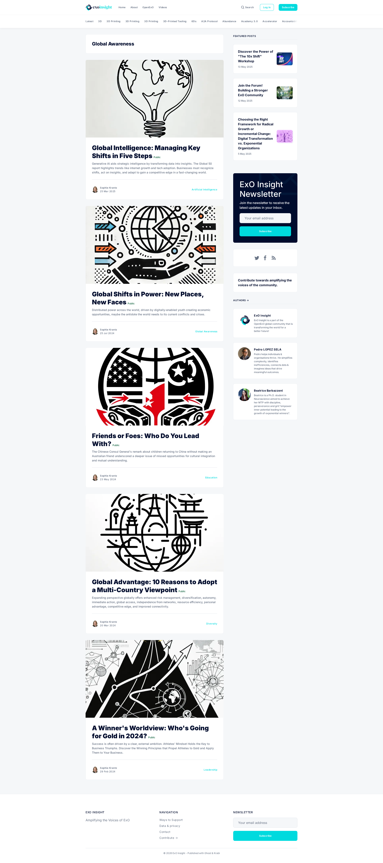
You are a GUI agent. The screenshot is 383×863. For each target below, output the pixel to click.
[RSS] (274, 258)
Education (211, 477)
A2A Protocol (209, 21)
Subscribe (288, 7)
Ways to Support (171, 819)
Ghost (207, 853)
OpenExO (148, 7)
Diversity (211, 623)
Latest (89, 21)
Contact (165, 831)
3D (100, 21)
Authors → (241, 300)
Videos (163, 7)
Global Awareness (206, 331)
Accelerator (270, 21)
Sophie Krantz (108, 187)
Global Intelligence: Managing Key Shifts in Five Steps (146, 152)
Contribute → (168, 837)
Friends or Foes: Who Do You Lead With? (145, 440)
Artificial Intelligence (204, 189)
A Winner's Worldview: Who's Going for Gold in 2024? (150, 732)
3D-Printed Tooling (175, 21)
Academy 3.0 (249, 21)
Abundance (229, 21)
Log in (267, 7)
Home (122, 7)
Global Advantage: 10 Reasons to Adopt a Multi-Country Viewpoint (154, 586)
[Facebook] (265, 258)
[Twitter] (257, 258)
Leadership (210, 769)
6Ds (194, 21)
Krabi (217, 853)
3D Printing (114, 21)
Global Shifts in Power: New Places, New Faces (148, 298)
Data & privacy (169, 825)
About (134, 7)
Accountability (291, 21)
